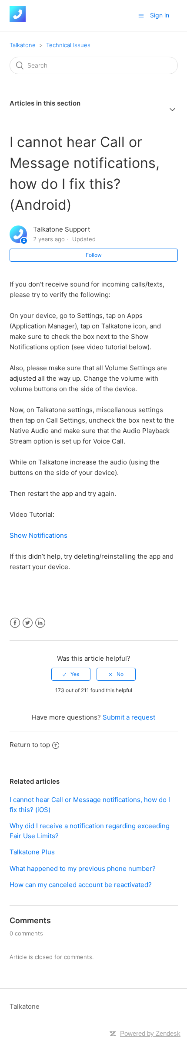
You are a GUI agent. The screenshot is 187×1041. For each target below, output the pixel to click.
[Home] (18, 20)
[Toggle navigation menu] (141, 15)
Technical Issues (68, 44)
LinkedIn (40, 623)
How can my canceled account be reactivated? (81, 885)
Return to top (30, 745)
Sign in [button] (159, 15)
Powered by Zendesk (150, 1033)
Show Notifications (38, 535)
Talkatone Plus (32, 852)
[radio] (70, 674)
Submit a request (129, 717)
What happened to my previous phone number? (83, 868)
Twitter (27, 623)
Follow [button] (94, 255)
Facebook (15, 623)
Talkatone (23, 44)
